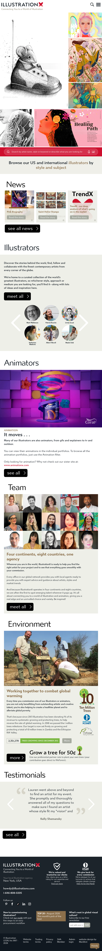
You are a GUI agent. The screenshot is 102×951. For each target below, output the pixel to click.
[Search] (92, 4)
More (67, 740)
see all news (20, 228)
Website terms (27, 940)
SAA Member (61, 940)
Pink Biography (15, 211)
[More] (98, 4)
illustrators (78, 162)
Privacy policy (49, 940)
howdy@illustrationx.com (19, 888)
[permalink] (32, 220)
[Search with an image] (93, 152)
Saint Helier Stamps (48, 211)
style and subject (51, 167)
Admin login (72, 940)
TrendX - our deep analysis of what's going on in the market (82, 209)
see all (13, 473)
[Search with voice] (89, 152)
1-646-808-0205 (12, 892)
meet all (15, 296)
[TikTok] (18, 904)
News (15, 184)
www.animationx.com (16, 465)
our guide (18, 918)
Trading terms (38, 940)
